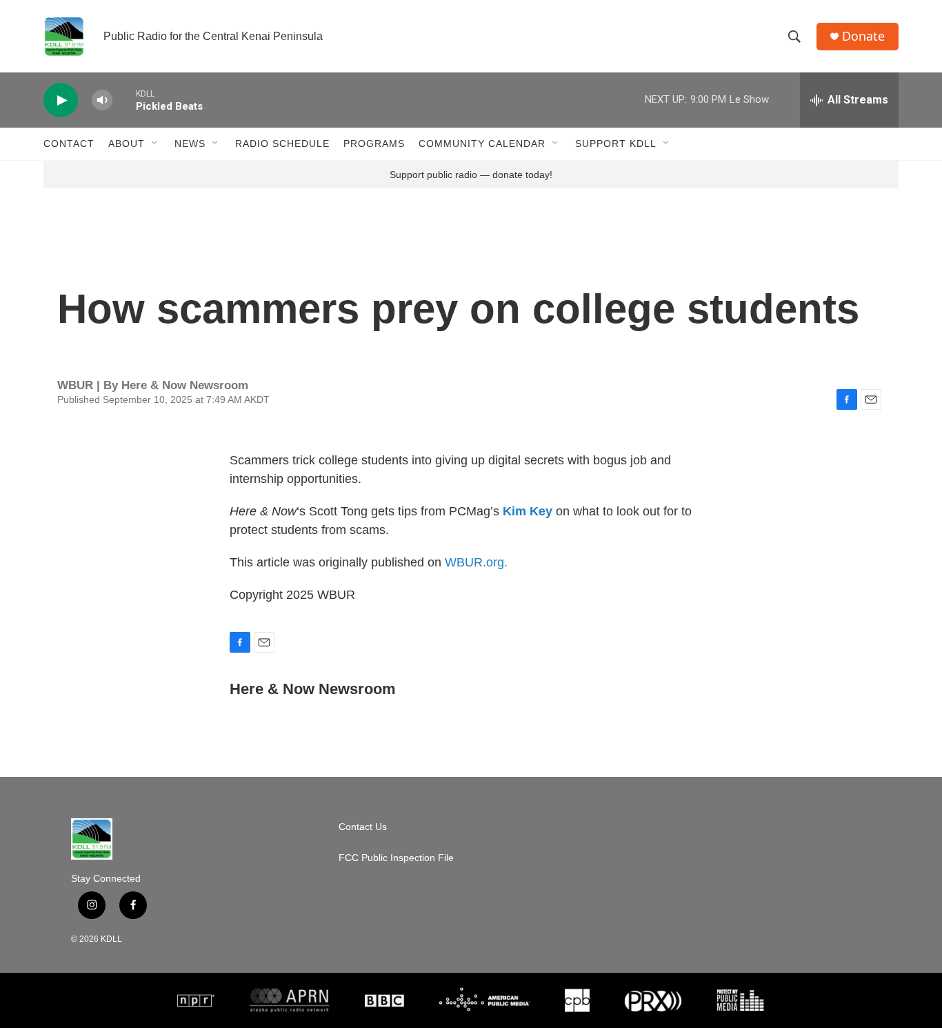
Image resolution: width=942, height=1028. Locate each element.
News (190, 143)
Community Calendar (482, 143)
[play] (61, 100)
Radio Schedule (282, 143)
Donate (863, 36)
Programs (374, 143)
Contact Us (363, 827)
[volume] (102, 100)
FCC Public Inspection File (396, 858)
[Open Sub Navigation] (155, 143)
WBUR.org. (476, 562)
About (126, 143)
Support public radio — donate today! (471, 174)
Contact (68, 143)
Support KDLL (616, 143)
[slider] (124, 99)
